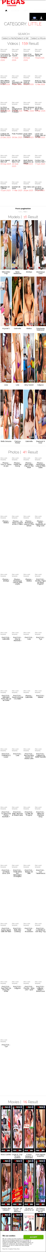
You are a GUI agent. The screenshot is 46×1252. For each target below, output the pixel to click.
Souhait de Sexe (16, 187)
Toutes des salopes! (6, 1209)
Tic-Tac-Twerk (15, 55)
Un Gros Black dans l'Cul (39, 108)
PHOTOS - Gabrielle (6, 638)
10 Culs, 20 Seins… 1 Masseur (17, 1210)
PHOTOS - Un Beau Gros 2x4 (6, 871)
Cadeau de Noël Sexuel (5, 134)
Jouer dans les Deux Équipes (27, 135)
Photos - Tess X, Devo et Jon (5, 464)
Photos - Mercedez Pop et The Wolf (29, 465)
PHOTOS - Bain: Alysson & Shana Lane (17, 813)
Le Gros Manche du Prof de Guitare (4, 109)
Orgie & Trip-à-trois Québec (17, 1156)
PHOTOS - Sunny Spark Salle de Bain (6, 930)
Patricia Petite (18, 442)
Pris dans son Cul (28, 187)
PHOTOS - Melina (40, 696)
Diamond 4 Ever (40, 442)
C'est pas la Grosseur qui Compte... (5, 55)
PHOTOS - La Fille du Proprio (29, 813)
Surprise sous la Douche (26, 82)
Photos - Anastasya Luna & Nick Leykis (17, 582)
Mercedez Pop (6, 272)
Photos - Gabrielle (29, 696)
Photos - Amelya (6, 580)
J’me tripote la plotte (40, 1155)
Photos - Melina (6, 521)
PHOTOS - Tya (40, 638)
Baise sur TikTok (38, 55)
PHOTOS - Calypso (17, 987)
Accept (33, 1237)
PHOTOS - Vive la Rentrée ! (17, 639)
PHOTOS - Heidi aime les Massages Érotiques (17, 873)
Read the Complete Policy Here (11, 1249)
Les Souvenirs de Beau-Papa (17, 82)
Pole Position (17, 134)
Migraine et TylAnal (5, 187)
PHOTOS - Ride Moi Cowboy (17, 930)
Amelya (29, 272)
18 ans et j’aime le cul (29, 1209)
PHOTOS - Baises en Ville (29, 871)
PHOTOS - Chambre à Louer (6, 755)
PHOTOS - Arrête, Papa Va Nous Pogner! (40, 582)
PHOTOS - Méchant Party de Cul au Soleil (6, 698)
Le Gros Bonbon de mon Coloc (39, 188)
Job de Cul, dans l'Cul (16, 161)
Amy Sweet (29, 385)
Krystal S (6, 328)
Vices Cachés (6, 1154)
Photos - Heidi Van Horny (17, 464)
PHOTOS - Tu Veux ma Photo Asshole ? (6, 814)
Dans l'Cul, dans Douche (28, 55)
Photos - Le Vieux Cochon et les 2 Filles (17, 522)
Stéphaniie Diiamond (40, 329)
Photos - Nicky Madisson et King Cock (41, 523)
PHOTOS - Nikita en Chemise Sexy (40, 814)
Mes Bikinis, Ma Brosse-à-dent (5, 82)
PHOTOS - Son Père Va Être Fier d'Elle (6, 989)
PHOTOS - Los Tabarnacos (40, 871)
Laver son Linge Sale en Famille (40, 135)
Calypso (40, 385)
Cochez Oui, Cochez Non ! (40, 161)
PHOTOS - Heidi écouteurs (29, 930)
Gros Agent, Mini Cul (5, 161)
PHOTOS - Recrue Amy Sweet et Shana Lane (29, 756)
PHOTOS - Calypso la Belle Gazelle (40, 755)
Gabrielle (17, 328)
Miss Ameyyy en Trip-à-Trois (28, 108)
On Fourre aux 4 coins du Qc (40, 1210)
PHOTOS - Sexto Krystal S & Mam (17, 697)
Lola (17, 385)
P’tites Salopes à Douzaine (29, 1156)
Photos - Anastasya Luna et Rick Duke (40, 465)
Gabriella (29, 441)
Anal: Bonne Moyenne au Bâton (28, 161)
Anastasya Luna (40, 272)
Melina (29, 328)
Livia (6, 385)
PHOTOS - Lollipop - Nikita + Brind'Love (40, 989)
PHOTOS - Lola (29, 638)
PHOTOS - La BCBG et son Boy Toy (40, 930)
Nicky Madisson (17, 272)
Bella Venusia (6, 441)
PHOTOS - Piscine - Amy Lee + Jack (29, 988)
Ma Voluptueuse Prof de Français (17, 109)
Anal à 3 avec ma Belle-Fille (40, 81)
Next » (25, 212)
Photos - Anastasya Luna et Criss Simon (29, 523)
